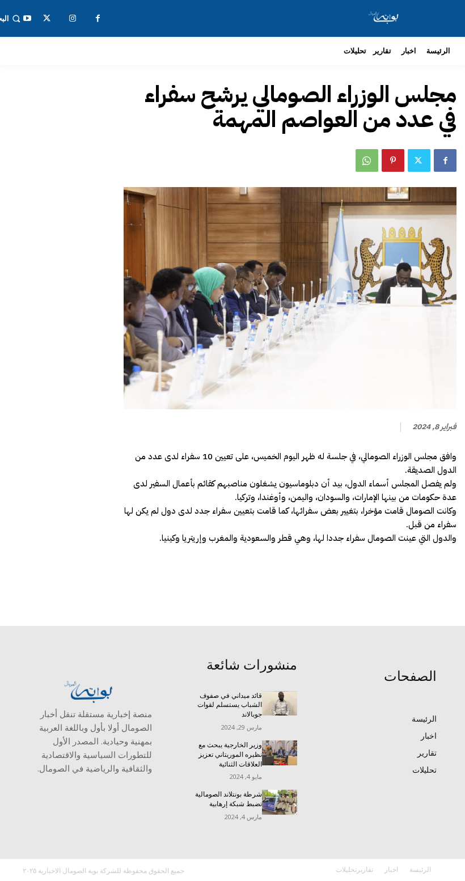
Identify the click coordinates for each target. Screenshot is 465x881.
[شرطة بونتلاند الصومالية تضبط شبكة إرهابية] (279, 802)
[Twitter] (419, 160)
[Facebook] (445, 160)
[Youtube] (27, 18)
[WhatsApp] (367, 160)
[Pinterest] (393, 160)
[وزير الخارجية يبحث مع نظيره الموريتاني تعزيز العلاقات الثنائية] (279, 752)
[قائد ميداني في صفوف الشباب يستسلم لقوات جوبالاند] (279, 703)
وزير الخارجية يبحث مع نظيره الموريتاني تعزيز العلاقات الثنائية (230, 754)
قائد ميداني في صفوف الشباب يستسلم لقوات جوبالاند (229, 705)
